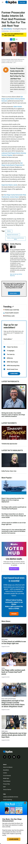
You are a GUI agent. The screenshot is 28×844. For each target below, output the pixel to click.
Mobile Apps (6, 778)
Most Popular (7, 478)
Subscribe (14, 373)
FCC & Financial (7, 775)
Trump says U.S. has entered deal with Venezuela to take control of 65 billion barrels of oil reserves (14, 531)
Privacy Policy (6, 784)
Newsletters (6, 770)
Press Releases (6, 781)
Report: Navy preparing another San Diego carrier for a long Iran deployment (13, 500)
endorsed (4, 153)
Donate (14, 614)
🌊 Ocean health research (11, 313)
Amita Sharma (7, 29)
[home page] (11, 2)
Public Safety (4, 731)
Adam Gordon (17, 106)
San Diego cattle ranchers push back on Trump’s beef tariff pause (14, 508)
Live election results (14, 559)
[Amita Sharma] (5, 247)
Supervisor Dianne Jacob (9, 185)
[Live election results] (14, 549)
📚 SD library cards (9, 316)
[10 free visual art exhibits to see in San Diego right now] (14, 630)
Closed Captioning (7, 799)
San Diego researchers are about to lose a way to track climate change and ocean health (14, 515)
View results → (14, 568)
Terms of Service (7, 789)
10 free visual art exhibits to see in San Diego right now (14, 523)
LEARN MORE (13, 839)
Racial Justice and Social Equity (9, 698)
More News (6, 621)
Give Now (22, 2)
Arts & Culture (5, 639)
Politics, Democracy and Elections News (15, 238)
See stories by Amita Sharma (16, 274)
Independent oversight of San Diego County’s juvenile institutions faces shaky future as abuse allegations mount (13, 703)
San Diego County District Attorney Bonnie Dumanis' (13, 99)
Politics (9, 231)
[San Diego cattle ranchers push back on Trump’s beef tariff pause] (14, 659)
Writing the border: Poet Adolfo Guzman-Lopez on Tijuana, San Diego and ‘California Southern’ (13, 414)
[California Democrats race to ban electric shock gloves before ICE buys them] (14, 722)
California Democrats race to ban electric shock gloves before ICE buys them (14, 735)
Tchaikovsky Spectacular (9, 444)
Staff (4, 786)
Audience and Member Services (10, 796)
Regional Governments (12, 234)
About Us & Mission (7, 767)
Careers (5, 772)
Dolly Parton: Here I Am (9, 471)
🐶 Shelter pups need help (11, 310)
